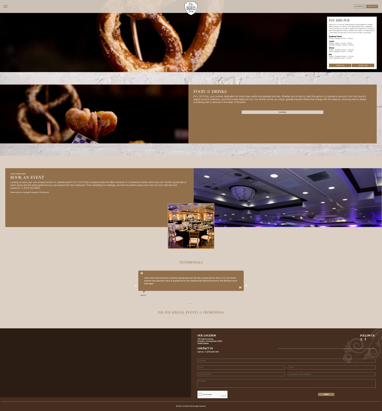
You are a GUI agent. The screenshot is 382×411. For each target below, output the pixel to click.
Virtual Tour (363, 65)
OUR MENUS (359, 6)
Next (246, 286)
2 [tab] (191, 304)
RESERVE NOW (372, 6)
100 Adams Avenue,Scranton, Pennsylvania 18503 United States (209, 341)
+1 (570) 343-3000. (30, 188)
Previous (136, 286)
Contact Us (340, 65)
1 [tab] (188, 304)
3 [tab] (194, 304)
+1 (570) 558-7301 (211, 352)
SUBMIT (326, 394)
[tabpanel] (191, 284)
